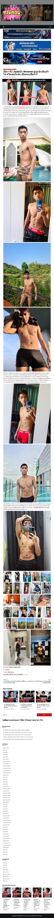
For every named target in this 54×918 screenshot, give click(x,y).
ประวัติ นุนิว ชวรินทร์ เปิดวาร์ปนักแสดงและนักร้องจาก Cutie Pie (26, 706)
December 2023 (6, 820)
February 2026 (6, 761)
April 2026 (5, 756)
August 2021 (6, 847)
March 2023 (6, 833)
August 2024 (6, 802)
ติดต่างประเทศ (6, 701)
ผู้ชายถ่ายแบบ (6, 878)
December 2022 (6, 838)
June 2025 (5, 779)
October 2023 (6, 824)
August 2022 (6, 840)
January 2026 (6, 763)
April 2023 (5, 831)
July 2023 (5, 827)
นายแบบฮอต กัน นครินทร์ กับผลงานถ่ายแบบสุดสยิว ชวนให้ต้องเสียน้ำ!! (39, 681)
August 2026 (6, 747)
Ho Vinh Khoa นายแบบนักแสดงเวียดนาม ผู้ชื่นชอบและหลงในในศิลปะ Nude (14, 681)
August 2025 (6, 775)
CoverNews (32, 915)
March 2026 (6, 759)
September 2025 (7, 772)
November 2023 (6, 822)
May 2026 (5, 754)
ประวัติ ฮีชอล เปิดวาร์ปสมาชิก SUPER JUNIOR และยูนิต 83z (10, 706)
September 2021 (7, 845)
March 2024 (6, 813)
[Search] (50, 27)
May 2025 (5, 781)
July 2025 (5, 777)
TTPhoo (13, 77)
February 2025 (6, 788)
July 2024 (5, 804)
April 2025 (5, 784)
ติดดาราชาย (10, 699)
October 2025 (6, 770)
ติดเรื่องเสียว (6, 876)
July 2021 (5, 849)
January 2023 (6, 836)
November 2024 (6, 795)
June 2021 (5, 852)
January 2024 (6, 818)
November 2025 (6, 768)
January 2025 (6, 790)
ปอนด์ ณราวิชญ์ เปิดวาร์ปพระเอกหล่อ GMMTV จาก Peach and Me (18, 737)
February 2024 (6, 815)
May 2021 (5, 854)
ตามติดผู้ (5, 69)
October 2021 (6, 843)
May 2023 (5, 829)
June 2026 (5, 752)
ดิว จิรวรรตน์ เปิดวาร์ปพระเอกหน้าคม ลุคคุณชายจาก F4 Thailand (18, 739)
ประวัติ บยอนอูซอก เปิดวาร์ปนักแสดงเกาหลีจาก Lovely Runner (43, 706)
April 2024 (5, 811)
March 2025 (6, 786)
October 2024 (6, 797)
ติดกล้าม (5, 867)
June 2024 (5, 806)
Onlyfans (5, 862)
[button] (7, 577)
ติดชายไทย (10, 69)
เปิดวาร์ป (14, 69)
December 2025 (6, 766)
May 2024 (5, 809)
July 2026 (5, 750)
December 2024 (6, 793)
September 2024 (7, 800)
